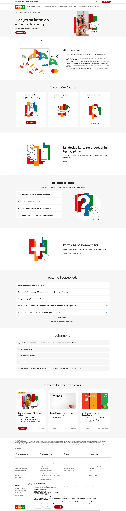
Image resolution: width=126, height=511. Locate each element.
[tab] (44, 187)
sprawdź (65, 161)
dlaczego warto (19, 40)
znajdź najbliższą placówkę (63, 124)
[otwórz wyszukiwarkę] (108, 7)
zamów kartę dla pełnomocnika (72, 253)
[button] (31, 6)
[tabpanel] (63, 206)
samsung (92, 65)
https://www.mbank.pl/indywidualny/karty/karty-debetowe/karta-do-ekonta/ (34, 443)
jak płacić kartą (44, 40)
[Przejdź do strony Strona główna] (17, 12)
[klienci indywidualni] (20, 7)
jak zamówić (27, 40)
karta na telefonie (36, 40)
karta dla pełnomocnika (55, 40)
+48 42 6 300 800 (95, 124)
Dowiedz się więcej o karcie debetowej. (63, 321)
